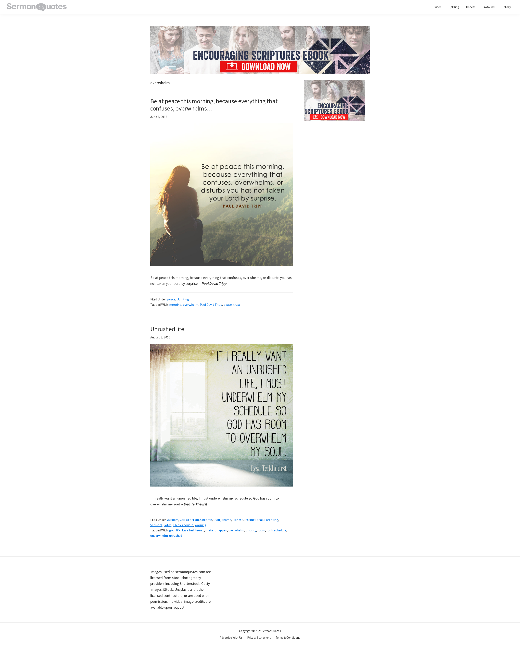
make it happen (216, 530)
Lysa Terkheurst (193, 530)
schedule (280, 530)
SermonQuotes (160, 525)
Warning (200, 525)
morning (175, 304)
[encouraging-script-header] (260, 29)
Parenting (271, 520)
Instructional (253, 520)
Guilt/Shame (222, 520)
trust (236, 304)
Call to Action (189, 520)
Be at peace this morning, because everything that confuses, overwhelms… (214, 104)
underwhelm (159, 535)
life (178, 530)
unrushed (175, 535)
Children (206, 520)
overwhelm (190, 304)
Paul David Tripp (211, 304)
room (261, 530)
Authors (172, 520)
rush (269, 530)
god (171, 530)
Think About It (183, 525)
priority (251, 530)
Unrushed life (167, 329)
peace (171, 299)
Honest (238, 520)
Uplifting (183, 299)
